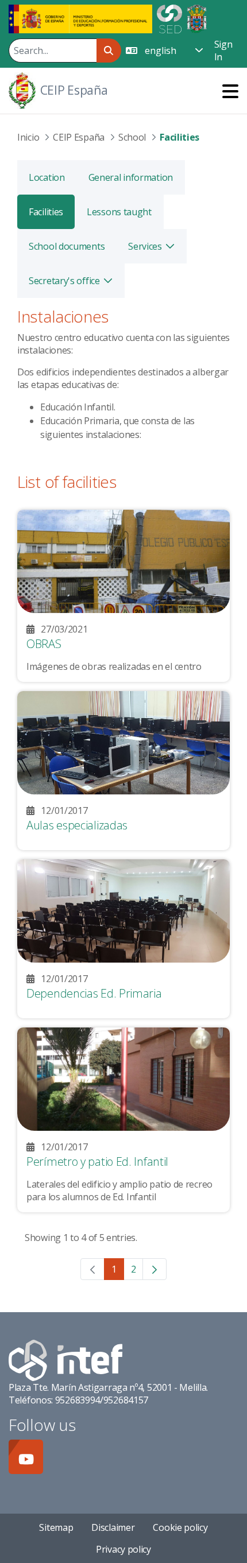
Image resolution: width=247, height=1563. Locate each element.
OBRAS (43, 643)
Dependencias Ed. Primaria (94, 993)
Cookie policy (180, 1527)
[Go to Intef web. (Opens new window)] (65, 1359)
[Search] (108, 50)
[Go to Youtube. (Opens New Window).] (26, 1457)
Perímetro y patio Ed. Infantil (97, 1161)
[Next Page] (154, 1269)
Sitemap (56, 1527)
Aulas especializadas (77, 825)
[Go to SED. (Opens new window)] (169, 17)
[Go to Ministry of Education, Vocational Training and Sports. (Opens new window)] (80, 17)
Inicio (28, 137)
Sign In (223, 50)
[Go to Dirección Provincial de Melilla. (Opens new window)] (197, 17)
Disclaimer (112, 1527)
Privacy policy (123, 1549)
